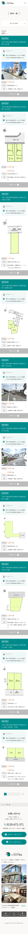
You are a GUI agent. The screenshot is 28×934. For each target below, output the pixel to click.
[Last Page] (23, 794)
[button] (25, 70)
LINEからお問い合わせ (15, 842)
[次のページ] (21, 794)
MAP (24, 906)
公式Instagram (5, 915)
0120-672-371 (15, 824)
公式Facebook (22, 915)
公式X (14, 915)
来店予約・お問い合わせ (14, 834)
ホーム (3, 804)
